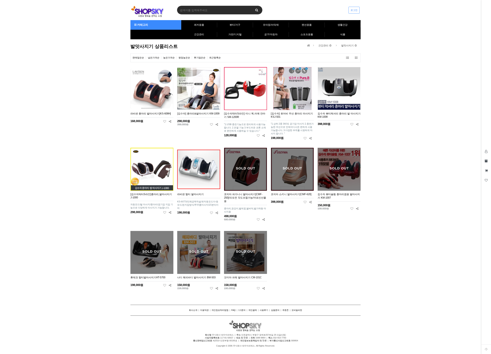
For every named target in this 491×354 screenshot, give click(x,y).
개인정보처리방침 (220, 310)
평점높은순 (184, 57)
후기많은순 (199, 57)
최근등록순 (215, 57)
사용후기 (264, 310)
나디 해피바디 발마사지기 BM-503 (196, 277)
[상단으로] (486, 349)
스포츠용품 (307, 34)
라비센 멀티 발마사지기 (190, 194)
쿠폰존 (285, 310)
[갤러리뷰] (356, 57)
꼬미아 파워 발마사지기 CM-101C (243, 277)
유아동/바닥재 (271, 24)
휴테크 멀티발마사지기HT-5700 (147, 277)
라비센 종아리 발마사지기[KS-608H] (150, 113)
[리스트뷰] (347, 57)
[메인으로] (308, 45)
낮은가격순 (153, 57)
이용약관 (204, 310)
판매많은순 (138, 57)
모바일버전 (297, 310)
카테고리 (142, 24)
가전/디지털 (235, 34)
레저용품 (199, 24)
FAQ (233, 310)
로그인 (354, 10)
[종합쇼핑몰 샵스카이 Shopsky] (147, 11)
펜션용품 (307, 24)
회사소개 (193, 310)
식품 (342, 34)
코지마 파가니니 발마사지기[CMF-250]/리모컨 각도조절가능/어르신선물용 (245, 198)
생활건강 (343, 24)
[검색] (256, 10)
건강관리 (199, 34)
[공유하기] (170, 121)
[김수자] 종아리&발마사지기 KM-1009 (198, 113)
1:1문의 (242, 310)
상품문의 (275, 310)
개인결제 (252, 310)
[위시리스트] (164, 121)
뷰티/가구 (235, 24)
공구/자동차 (271, 34)
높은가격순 (169, 57)
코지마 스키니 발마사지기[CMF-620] (291, 194)
